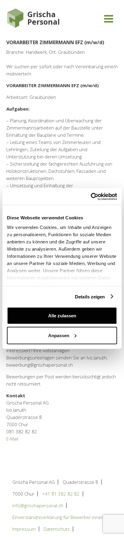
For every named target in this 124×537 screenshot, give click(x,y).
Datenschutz (57, 529)
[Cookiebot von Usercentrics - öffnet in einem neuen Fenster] (90, 196)
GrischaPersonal (43, 18)
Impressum (24, 529)
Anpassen (58, 335)
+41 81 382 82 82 (60, 494)
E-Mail (12, 439)
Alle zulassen (62, 315)
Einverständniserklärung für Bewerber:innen (58, 517)
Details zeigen (90, 296)
